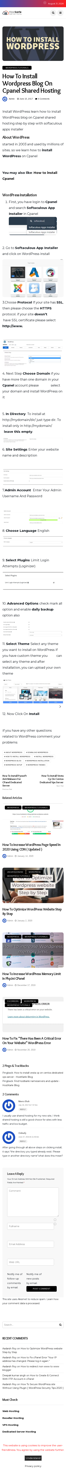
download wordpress (38, 752)
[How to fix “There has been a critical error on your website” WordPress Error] (33, 1014)
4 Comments (44, 99)
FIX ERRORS (12, 1001)
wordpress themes (36, 765)
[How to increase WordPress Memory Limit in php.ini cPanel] (33, 950)
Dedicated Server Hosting (19, 1431)
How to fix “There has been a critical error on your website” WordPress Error (31, 1040)
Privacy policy (33, 1466)
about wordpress (14, 752)
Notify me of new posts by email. (33, 1279)
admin (12, 99)
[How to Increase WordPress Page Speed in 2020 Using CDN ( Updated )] (33, 821)
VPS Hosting (10, 1424)
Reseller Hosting (13, 1418)
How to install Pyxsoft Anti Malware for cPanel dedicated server (14, 782)
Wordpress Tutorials (17, 68)
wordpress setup (14, 765)
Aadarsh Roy (9, 1348)
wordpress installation (38, 761)
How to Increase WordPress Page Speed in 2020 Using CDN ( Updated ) (31, 847)
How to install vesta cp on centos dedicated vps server (52, 780)
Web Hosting (10, 1411)
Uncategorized (15, 872)
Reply (23, 1109)
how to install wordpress (18, 756)
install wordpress (44, 756)
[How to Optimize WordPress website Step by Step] (33, 885)
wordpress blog (13, 761)
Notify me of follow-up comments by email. (14, 1281)
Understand (33, 1458)
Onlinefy (22, 1133)
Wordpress (13, 808)
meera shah (23, 1101)
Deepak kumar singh (14, 1375)
